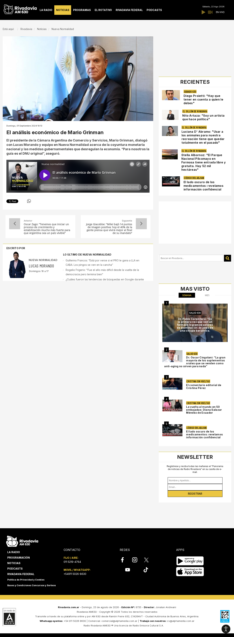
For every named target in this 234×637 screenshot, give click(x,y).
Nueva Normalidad (43, 260)
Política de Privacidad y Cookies (25, 579)
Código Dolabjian (194, 177)
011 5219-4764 (72, 561)
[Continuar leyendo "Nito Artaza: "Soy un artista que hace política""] (170, 115)
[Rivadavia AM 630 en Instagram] (136, 560)
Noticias (13, 563)
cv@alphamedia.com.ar (180, 620)
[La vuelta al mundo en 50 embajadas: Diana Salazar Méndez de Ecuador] (172, 405)
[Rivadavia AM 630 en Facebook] (124, 560)
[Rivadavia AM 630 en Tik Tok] (146, 569)
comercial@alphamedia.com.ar (119, 620)
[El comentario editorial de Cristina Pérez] (172, 384)
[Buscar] (227, 258)
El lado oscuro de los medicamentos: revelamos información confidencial (203, 185)
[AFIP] (224, 616)
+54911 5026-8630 (75, 573)
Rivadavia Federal (20, 574)
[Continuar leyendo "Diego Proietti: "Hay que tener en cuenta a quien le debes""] (171, 95)
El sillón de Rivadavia (195, 111)
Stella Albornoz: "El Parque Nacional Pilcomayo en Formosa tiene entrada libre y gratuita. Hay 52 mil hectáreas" (203, 162)
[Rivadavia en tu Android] (190, 560)
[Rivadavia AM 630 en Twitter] (149, 559)
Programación (18, 557)
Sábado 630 (190, 91)
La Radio (13, 552)
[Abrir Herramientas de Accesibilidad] (226, 629)
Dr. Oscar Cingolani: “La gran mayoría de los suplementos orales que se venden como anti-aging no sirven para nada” (194, 362)
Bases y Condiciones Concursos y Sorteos (31, 585)
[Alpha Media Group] (9, 617)
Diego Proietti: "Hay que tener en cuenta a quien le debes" (203, 99)
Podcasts (15, 568)
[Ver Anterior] (14, 223)
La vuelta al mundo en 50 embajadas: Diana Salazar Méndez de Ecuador (204, 409)
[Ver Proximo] (141, 223)
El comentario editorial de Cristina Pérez (203, 386)
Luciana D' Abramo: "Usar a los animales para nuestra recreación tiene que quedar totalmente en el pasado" (203, 137)
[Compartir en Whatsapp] (29, 201)
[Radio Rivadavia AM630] (20, 8)
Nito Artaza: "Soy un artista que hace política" (203, 117)
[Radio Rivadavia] (22, 540)
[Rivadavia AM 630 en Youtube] (127, 569)
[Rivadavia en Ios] (190, 571)
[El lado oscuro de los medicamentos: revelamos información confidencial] (172, 430)
